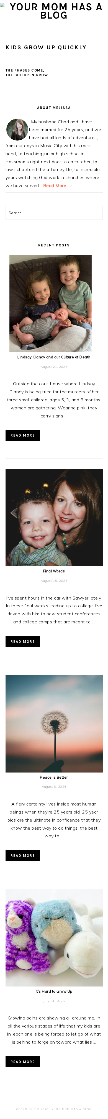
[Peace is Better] (54, 771)
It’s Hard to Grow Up (54, 991)
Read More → (57, 185)
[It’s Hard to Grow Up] (54, 985)
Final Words (54, 571)
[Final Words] (54, 564)
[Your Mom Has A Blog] (54, 15)
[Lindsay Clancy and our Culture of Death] (54, 350)
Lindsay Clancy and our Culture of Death (54, 357)
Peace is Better (54, 777)
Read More (23, 435)
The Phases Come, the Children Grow (27, 72)
